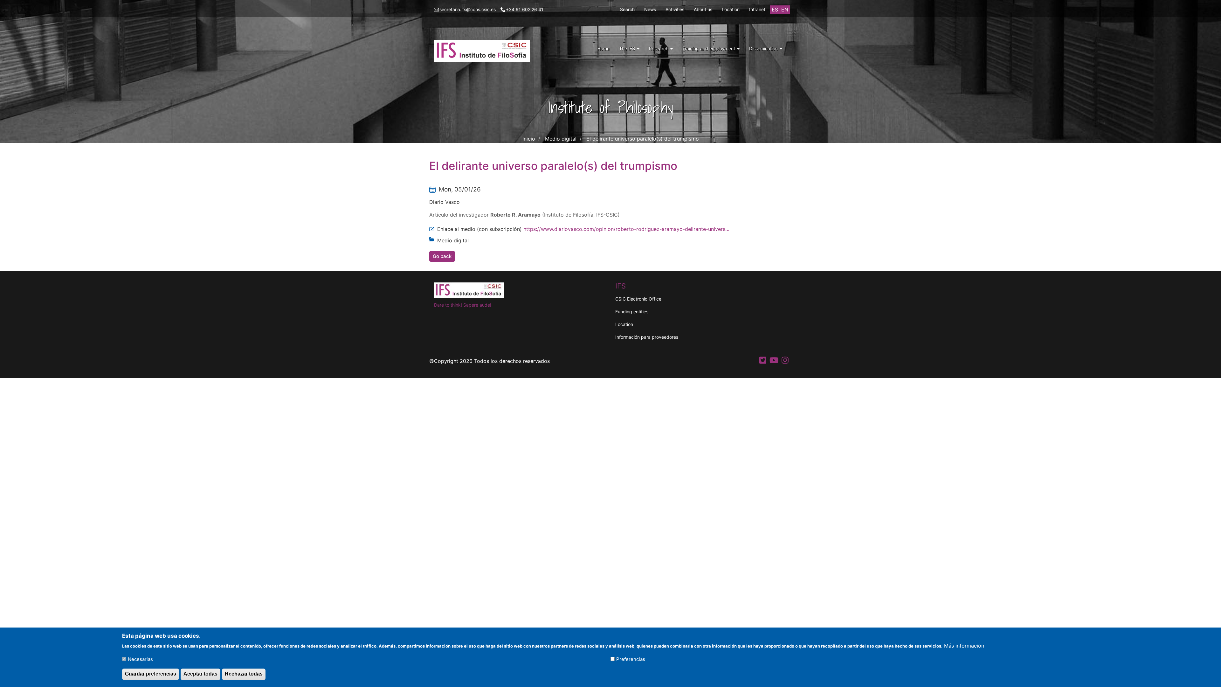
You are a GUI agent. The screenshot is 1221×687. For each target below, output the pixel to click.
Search (627, 9)
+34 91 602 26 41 (524, 9)
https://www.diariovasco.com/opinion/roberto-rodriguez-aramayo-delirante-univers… (626, 229)
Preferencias (630, 659)
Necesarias (140, 659)
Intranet (757, 9)
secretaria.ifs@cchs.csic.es (467, 9)
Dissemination (764, 48)
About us (703, 9)
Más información (964, 645)
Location (731, 9)
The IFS (627, 48)
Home (603, 48)
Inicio (528, 138)
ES (775, 9)
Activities (675, 9)
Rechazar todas (244, 674)
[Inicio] (484, 51)
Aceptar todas (200, 674)
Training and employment (709, 48)
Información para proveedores (646, 337)
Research (659, 48)
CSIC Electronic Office (638, 299)
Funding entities (631, 311)
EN (784, 9)
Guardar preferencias (150, 674)
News (650, 9)
